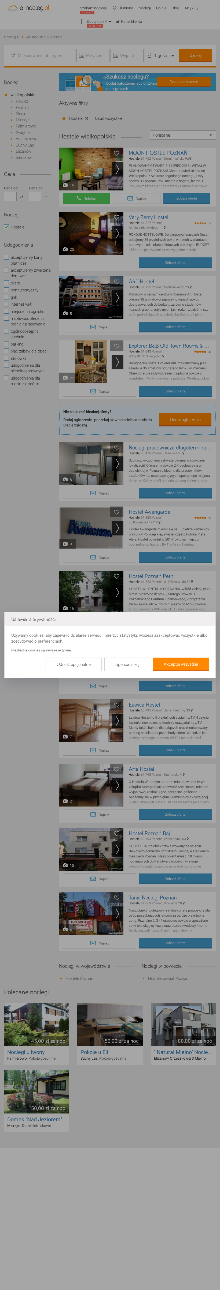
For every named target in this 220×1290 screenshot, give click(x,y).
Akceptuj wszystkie (181, 664)
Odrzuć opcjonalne (74, 664)
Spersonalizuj (127, 664)
